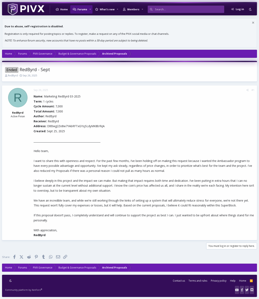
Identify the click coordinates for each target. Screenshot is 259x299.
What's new (107, 9)
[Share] (247, 90)
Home (64, 9)
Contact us (179, 280)
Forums (82, 9)
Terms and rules (198, 280)
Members (133, 9)
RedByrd (13, 75)
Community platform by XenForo (23, 289)
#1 (253, 90)
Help (233, 280)
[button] (90, 9)
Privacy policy (218, 280)
